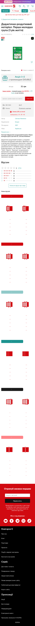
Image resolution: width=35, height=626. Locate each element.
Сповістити (29, 98)
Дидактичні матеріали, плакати (13, 19)
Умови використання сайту (10, 580)
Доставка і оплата (7, 566)
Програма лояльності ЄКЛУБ (11, 618)
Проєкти (4, 547)
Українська (18, 128)
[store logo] (10, 6)
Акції (3, 599)
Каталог (5, 11)
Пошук (16, 11)
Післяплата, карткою (25, 108)
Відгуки (5, 162)
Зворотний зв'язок (7, 576)
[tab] (17, 162)
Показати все (5, 132)
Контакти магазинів (8, 557)
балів (13, 93)
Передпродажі (6, 608)
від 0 (20, 105)
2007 (16, 125)
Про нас (4, 534)
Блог (3, 538)
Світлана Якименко (20, 118)
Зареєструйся (7, 91)
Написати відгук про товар (17, 185)
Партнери (4, 543)
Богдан (17, 122)
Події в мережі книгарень (10, 552)
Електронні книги (7, 613)
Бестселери (5, 604)
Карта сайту (5, 589)
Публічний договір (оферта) (10, 585)
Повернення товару (8, 571)
